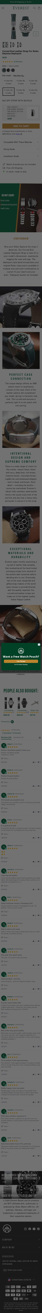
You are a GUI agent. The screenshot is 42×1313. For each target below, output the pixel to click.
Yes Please (21, 661)
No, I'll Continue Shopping (21, 664)
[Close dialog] (39, 644)
